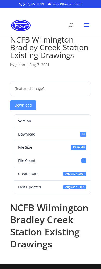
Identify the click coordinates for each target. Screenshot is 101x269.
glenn (20, 64)
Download (23, 105)
